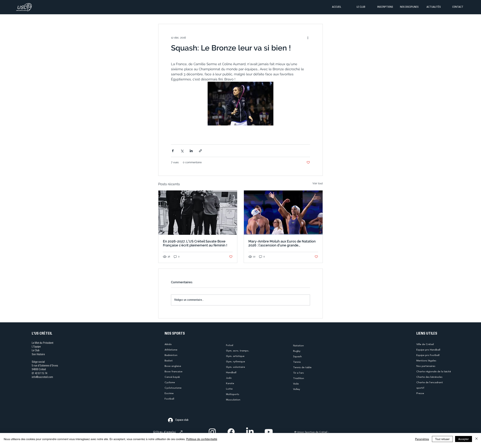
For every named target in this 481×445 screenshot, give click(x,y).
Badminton (171, 355)
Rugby (296, 351)
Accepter (463, 439)
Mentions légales (426, 360)
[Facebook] (231, 432)
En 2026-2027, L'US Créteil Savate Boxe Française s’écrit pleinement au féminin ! (195, 243)
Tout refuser (442, 439)
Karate (230, 383)
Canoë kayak (172, 377)
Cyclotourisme (173, 388)
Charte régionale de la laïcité (433, 371)
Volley (296, 389)
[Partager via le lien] (200, 151)
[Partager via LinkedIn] (191, 151)
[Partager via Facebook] (173, 151)
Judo (229, 378)
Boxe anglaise (173, 366)
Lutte (229, 389)
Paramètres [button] (422, 439)
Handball (231, 372)
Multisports (232, 394)
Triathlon (298, 378)
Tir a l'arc (298, 373)
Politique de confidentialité (201, 439)
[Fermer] (476, 439)
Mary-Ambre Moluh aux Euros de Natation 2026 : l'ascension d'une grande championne (282, 243)
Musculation (233, 399)
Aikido (168, 344)
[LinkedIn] (250, 432)
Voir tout (317, 183)
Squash (297, 356)
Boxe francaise (173, 371)
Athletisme (171, 349)
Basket (169, 360)
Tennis (297, 362)
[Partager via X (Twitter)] (182, 151)
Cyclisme (170, 382)
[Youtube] (268, 432)
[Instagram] (212, 432)
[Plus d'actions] (308, 37)
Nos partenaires (425, 366)
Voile (296, 383)
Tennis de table (302, 367)
